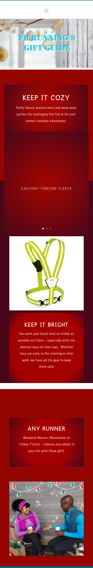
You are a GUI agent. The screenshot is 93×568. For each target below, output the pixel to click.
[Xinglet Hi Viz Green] (46, 309)
